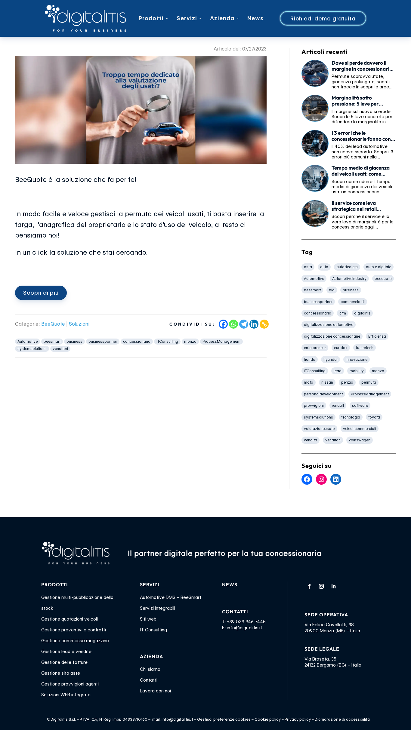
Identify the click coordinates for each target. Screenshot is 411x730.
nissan (327, 382)
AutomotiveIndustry (349, 278)
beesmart (52, 341)
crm (342, 313)
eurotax (341, 347)
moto (308, 382)
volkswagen (359, 440)
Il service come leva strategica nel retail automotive (354, 206)
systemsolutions (32, 348)
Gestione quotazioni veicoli (69, 619)
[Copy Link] (264, 324)
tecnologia (350, 417)
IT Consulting (153, 630)
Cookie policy (268, 719)
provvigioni (314, 405)
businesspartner (102, 341)
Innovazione (356, 359)
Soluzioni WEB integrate (66, 695)
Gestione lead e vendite (66, 651)
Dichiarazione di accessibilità (342, 719)
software (360, 405)
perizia (347, 382)
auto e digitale (378, 267)
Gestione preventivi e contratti (73, 630)
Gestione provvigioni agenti (70, 684)
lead (337, 371)
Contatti (148, 680)
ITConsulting (167, 341)
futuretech (364, 347)
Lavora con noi (155, 691)
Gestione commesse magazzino (75, 640)
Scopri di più (41, 293)
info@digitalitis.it (244, 627)
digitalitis (362, 313)
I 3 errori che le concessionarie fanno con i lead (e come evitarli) (362, 136)
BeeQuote (53, 324)
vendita (310, 440)
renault (338, 405)
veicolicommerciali (359, 428)
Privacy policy (298, 719)
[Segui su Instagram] (321, 586)
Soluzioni (79, 324)
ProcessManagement (221, 341)
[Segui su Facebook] (309, 586)
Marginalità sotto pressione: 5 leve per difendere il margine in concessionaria (357, 101)
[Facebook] (223, 324)
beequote (383, 278)
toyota (374, 417)
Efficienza (377, 336)
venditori (60, 348)
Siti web (148, 619)
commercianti (353, 301)
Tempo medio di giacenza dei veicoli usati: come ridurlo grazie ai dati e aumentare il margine (361, 171)
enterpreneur (315, 347)
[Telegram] (243, 324)
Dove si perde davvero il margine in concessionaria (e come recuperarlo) (362, 66)
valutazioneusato (319, 428)
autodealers (347, 267)
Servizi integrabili (157, 608)
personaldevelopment (323, 394)
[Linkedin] (253, 324)
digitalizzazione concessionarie (332, 336)
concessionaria (136, 341)
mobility (357, 371)
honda (309, 359)
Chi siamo (150, 669)
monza (190, 341)
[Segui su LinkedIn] (333, 586)
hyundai (330, 359)
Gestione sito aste (60, 673)
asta (308, 267)
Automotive (27, 341)
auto (324, 267)
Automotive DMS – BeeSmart (170, 597)
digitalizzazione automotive (328, 324)
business (74, 341)
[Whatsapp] (233, 324)
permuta (368, 382)
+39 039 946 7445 (246, 621)
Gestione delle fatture (64, 662)
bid (332, 290)
